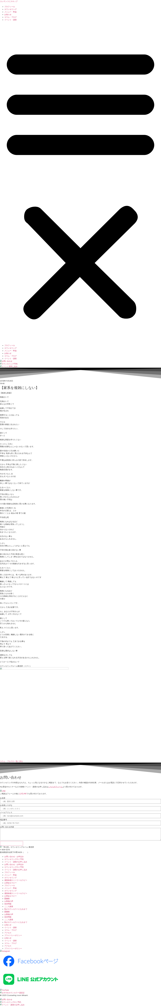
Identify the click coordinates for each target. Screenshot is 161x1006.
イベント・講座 (10, 20)
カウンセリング (10, 9)
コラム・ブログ (10, 17)
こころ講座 (8, 906)
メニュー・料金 (10, 12)
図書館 (7, 898)
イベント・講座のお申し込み (15, 862)
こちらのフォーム (55, 787)
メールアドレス (6, 812)
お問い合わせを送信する (11, 843)
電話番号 (3, 820)
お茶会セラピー (10, 883)
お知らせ (7, 14)
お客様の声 (8, 901)
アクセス (7, 933)
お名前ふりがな (6, 805)
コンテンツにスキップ (9, 1)
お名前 (2, 798)
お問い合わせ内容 (7, 827)
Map (25, 852)
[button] (80, 182)
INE (25, 793)
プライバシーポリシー (13, 935)
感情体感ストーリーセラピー (15, 880)
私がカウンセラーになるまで (15, 909)
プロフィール (9, 6)
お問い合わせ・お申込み (14, 856)
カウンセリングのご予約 (14, 859)
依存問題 (7, 904)
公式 (21, 793)
